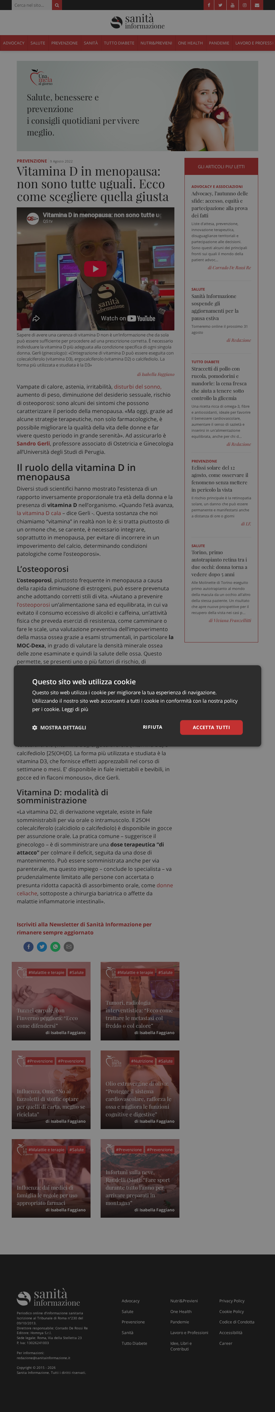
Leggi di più (75, 709)
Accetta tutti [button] (211, 727)
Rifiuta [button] (153, 727)
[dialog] (137, 705)
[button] (59, 727)
